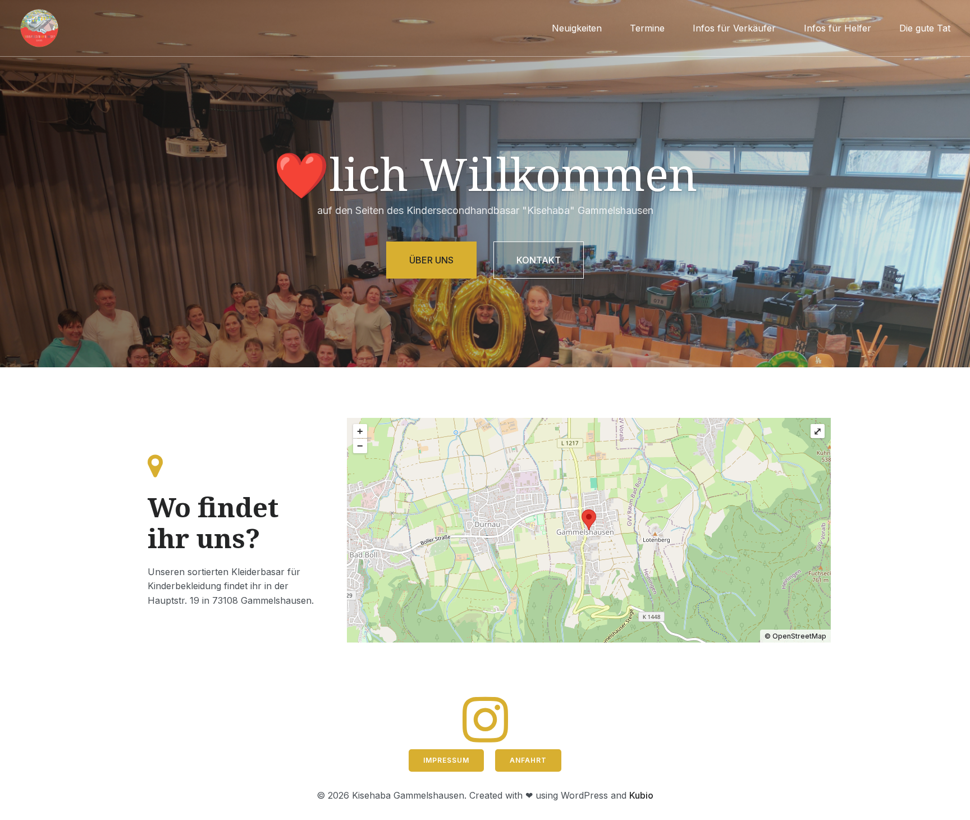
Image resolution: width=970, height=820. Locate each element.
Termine (647, 28)
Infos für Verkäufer (734, 28)
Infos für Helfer (837, 28)
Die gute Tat (924, 28)
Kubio (641, 795)
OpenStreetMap (799, 636)
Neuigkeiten (577, 28)
